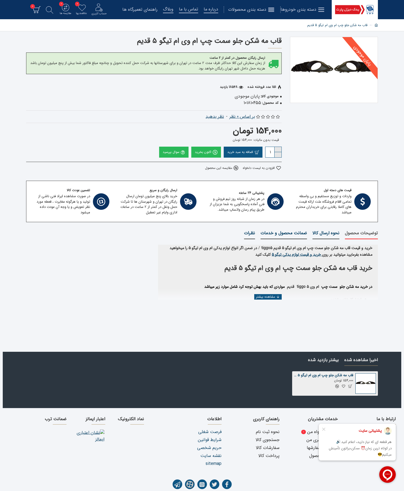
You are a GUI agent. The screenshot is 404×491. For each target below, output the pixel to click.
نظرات (249, 233)
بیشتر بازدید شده (323, 360)
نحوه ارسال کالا (325, 233)
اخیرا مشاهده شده (361, 360)
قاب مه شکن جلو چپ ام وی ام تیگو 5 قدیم (323, 375)
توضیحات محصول (361, 233)
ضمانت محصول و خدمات (284, 233)
